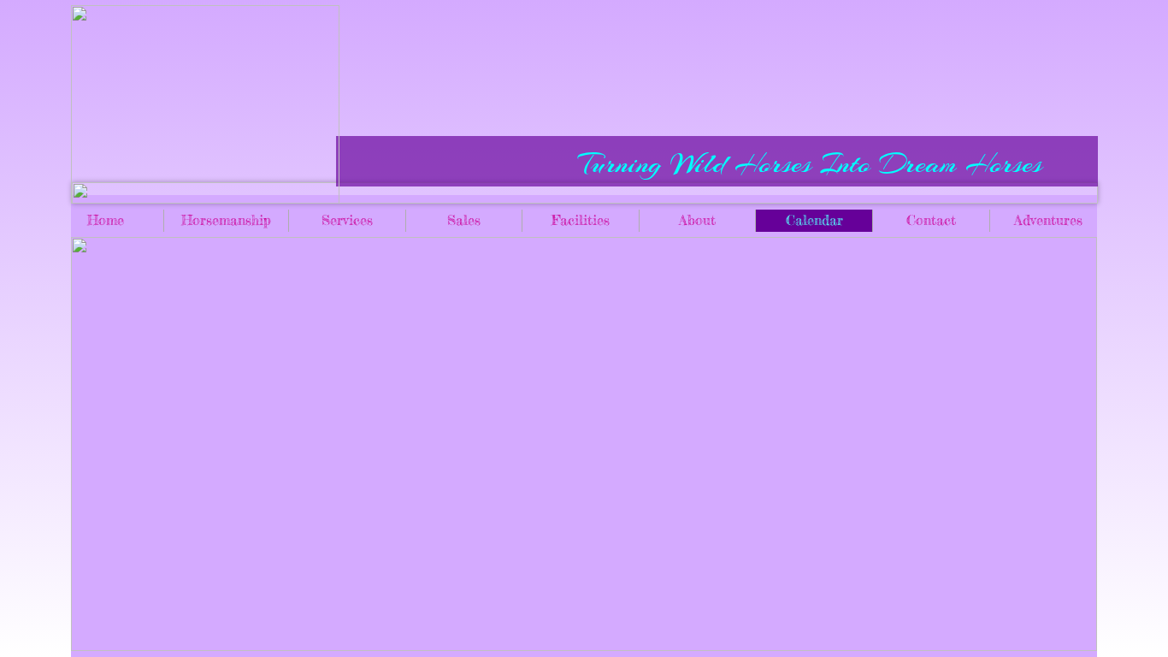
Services (347, 219)
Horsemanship (226, 219)
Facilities (581, 219)
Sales (464, 219)
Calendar (814, 219)
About (697, 219)
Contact (931, 219)
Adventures (1048, 219)
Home (105, 219)
